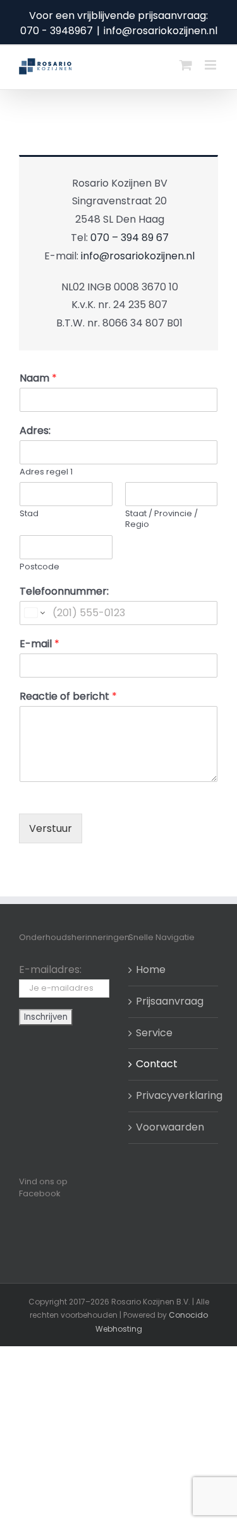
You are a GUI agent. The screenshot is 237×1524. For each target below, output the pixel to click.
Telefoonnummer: (64, 591)
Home (151, 969)
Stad (29, 514)
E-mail (39, 644)
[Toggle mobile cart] (185, 64)
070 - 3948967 (56, 30)
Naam (38, 378)
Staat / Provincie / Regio (161, 519)
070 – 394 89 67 (129, 237)
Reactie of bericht (68, 696)
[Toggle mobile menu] (211, 64)
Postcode (39, 567)
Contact (157, 1063)
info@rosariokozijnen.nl (160, 30)
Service (154, 1032)
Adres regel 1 (46, 472)
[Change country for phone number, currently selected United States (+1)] (34, 613)
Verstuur (50, 828)
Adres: (35, 431)
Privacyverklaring (174, 1095)
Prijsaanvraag (170, 1001)
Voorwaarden (170, 1127)
